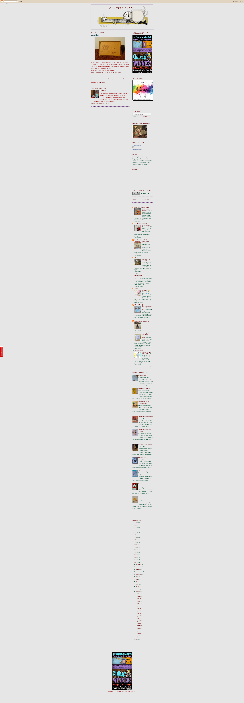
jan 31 (139, 593)
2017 (135, 545)
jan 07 (139, 628)
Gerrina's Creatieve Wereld (141, 207)
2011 (135, 559)
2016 (135, 547)
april (137, 584)
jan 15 (139, 613)
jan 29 (139, 598)
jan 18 (139, 611)
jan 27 (139, 601)
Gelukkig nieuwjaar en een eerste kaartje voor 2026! (147, 308)
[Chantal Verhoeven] (133, 147)
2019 (135, 540)
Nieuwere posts (94, 79)
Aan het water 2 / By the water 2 (146, 209)
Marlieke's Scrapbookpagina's (142, 333)
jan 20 (139, 606)
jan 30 (139, 596)
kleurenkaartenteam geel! (143, 388)
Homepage (110, 79)
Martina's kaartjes (139, 258)
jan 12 (139, 618)
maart (137, 586)
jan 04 (139, 631)
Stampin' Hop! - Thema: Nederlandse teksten (146, 336)
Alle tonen (151, 366)
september (139, 572)
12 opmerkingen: (116, 72)
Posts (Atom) (102, 82)
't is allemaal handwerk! (140, 223)
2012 (135, 557)
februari (138, 589)
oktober (138, 569)
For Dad (144, 243)
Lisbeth (136, 288)
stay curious (145, 290)
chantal (104, 90)
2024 (135, 527)
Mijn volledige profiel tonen (100, 103)
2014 (135, 552)
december (138, 564)
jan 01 (139, 636)
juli (137, 576)
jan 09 (139, 623)
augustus (138, 574)
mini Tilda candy (141, 375)
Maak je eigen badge (137, 149)
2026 (135, 522)
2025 (135, 525)
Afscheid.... (95, 35)
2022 (135, 532)
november (138, 567)
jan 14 (139, 616)
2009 (135, 639)
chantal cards (122, 8)
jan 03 (139, 633)
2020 (135, 537)
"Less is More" (138, 350)
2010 (135, 562)
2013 (135, 555)
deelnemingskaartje (142, 471)
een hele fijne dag (146, 225)
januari (138, 591)
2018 (135, 542)
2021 (135, 535)
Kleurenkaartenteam (142, 484)
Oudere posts (126, 79)
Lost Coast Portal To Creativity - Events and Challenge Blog (143, 240)
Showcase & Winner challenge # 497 (146, 352)
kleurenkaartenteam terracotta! (145, 416)
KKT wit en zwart (141, 457)
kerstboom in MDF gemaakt (144, 444)
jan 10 (139, 621)
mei (137, 581)
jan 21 (139, 603)
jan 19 (139, 608)
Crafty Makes (138, 275)
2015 (135, 550)
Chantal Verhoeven (136, 145)
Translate (145, 116)
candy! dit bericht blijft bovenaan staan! (143, 402)
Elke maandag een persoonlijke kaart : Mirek (146, 260)
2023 (135, 530)
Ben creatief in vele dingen (141, 321)
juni (137, 579)
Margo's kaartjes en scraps (141, 305)
